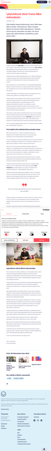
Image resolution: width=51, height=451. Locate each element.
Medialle (3, 426)
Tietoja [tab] (42, 213)
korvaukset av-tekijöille (18, 378)
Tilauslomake (36, 417)
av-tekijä (9, 378)
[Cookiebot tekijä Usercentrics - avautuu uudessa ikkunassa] (43, 210)
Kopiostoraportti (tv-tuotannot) (23, 426)
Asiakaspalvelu (4, 423)
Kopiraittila (19, 435)
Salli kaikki (41, 240)
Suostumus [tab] (9, 213)
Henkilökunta (3, 428)
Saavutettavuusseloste (22, 441)
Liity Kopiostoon (20, 421)
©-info (18, 437)
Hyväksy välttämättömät (9, 240)
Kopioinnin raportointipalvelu (23, 423)
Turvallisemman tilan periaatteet (23, 444)
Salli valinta (25, 240)
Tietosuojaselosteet (21, 439)
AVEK (18, 432)
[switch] (19, 234)
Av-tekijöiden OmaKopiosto (23, 417)
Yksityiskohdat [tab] (25, 213)
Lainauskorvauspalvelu (21, 419)
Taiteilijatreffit (8, 20)
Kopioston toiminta (5, 409)
